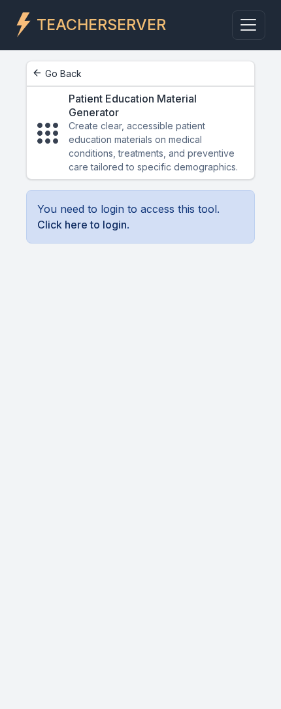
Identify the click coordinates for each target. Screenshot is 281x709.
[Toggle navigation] (248, 25)
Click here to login (82, 224)
